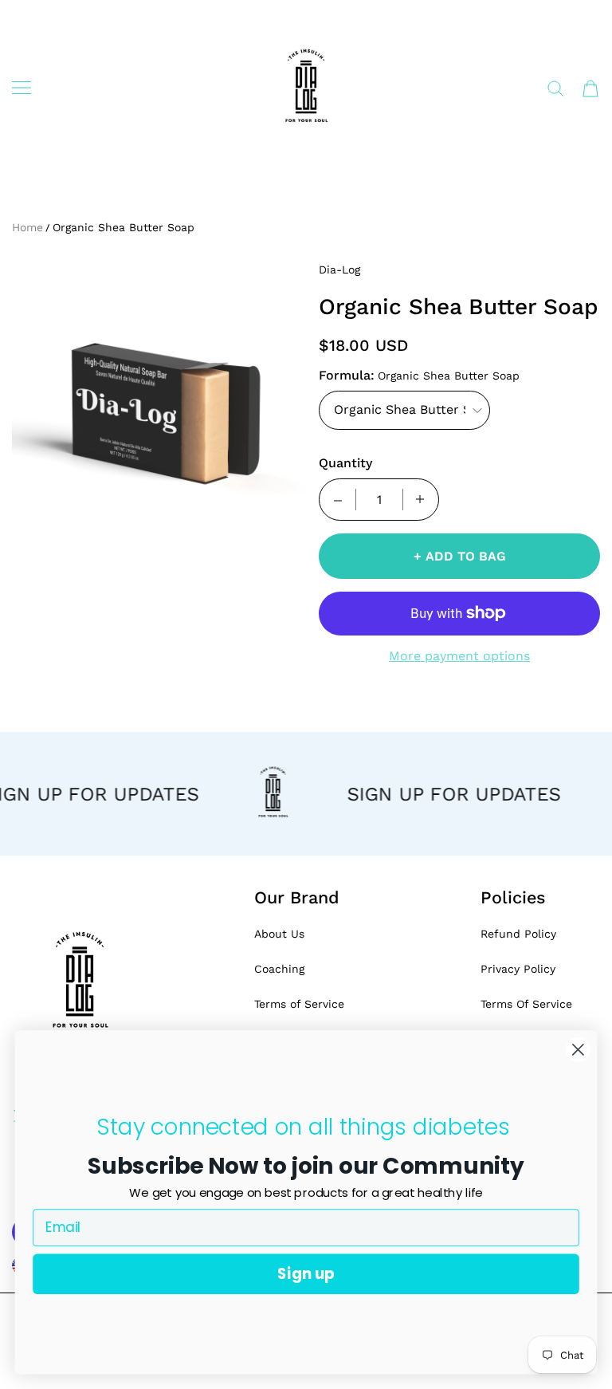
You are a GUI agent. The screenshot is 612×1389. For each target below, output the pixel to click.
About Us (279, 933)
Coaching (279, 968)
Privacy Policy (518, 968)
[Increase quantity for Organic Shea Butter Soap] (420, 499)
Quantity (345, 462)
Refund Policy (518, 933)
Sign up (306, 1273)
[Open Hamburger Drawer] (21, 87)
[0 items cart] (590, 88)
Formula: (347, 375)
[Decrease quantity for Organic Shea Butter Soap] (338, 499)
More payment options (459, 655)
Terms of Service (299, 1003)
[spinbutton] (379, 499)
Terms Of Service (526, 1003)
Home (27, 227)
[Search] (555, 88)
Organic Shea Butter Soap (123, 227)
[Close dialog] (578, 1050)
